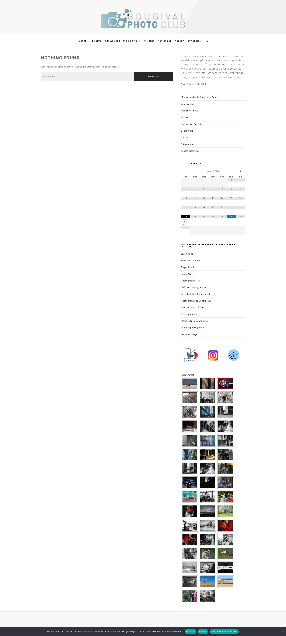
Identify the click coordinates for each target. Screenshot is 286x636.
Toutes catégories (190, 150)
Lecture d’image (189, 334)
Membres (149, 40)
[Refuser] (282, 631)
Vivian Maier (187, 253)
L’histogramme (189, 314)
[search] (205, 40)
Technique (165, 40)
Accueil (84, 40)
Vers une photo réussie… (193, 307)
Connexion (194, 40)
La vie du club (187, 103)
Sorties (184, 117)
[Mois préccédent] (185, 171)
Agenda (179, 40)
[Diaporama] (187, 374)
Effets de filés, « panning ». (194, 320)
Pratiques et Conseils (192, 123)
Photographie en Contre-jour (196, 300)
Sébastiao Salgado (190, 260)
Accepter (190, 631)
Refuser (203, 631)
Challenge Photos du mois (122, 40)
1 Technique (187, 130)
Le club (97, 40)
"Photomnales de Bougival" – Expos (199, 97)
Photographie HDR (190, 280)
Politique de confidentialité (224, 631)
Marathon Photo (189, 110)
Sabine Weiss (187, 273)
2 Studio (185, 137)
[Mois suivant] (240, 171)
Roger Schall (187, 267)
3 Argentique (187, 144)
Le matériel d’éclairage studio (196, 294)
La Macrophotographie (192, 327)
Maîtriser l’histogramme (193, 287)
